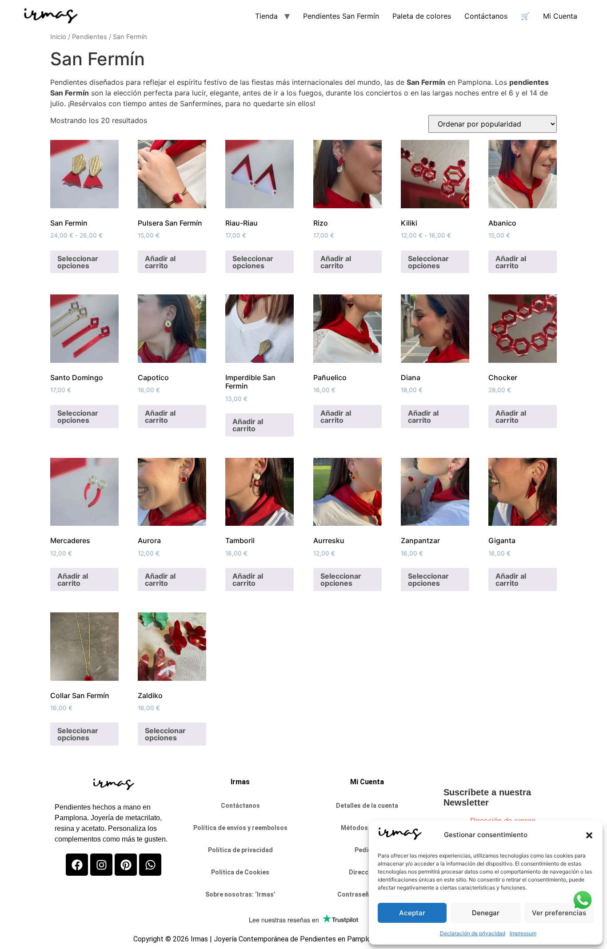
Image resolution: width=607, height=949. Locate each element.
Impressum (523, 933)
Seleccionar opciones (77, 262)
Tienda (266, 16)
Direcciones (367, 872)
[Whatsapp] (150, 865)
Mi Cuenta (560, 16)
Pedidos (367, 850)
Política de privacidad (240, 850)
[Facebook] (77, 865)
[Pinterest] (126, 865)
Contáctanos (485, 16)
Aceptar (412, 913)
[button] (589, 835)
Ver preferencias (559, 913)
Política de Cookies (240, 872)
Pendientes (89, 37)
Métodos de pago (367, 827)
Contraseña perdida (367, 894)
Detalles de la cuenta (367, 805)
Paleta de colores (421, 16)
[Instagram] (101, 865)
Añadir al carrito (160, 262)
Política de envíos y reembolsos (240, 827)
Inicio (58, 37)
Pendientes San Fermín (341, 16)
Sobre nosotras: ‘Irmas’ (240, 894)
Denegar (485, 913)
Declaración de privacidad (472, 933)
